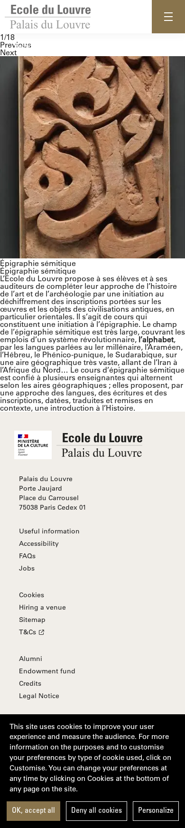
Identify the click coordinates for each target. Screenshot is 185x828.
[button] (168, 16)
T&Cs (27, 632)
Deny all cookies (96, 811)
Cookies (31, 595)
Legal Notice (39, 695)
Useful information (49, 531)
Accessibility (39, 543)
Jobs (27, 568)
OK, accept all (33, 811)
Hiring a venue (42, 607)
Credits (30, 683)
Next (8, 52)
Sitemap (32, 619)
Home (22, 45)
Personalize (156, 811)
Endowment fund (47, 671)
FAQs (27, 556)
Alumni (30, 658)
